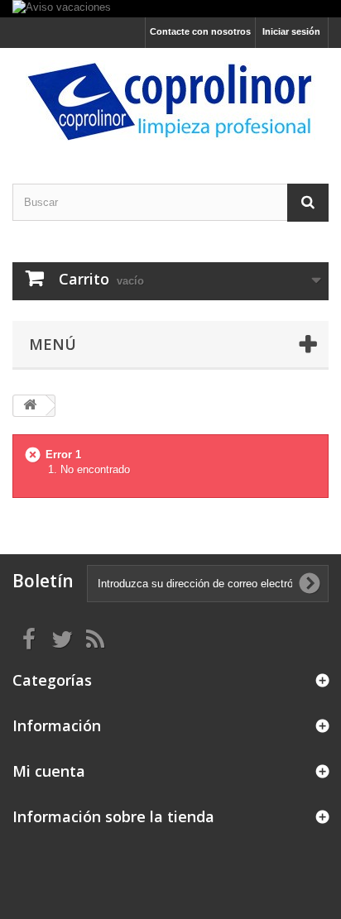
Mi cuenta (48, 771)
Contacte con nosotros (200, 31)
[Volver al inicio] (30, 405)
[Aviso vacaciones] (170, 8)
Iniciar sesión (291, 31)
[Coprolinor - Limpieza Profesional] (170, 101)
